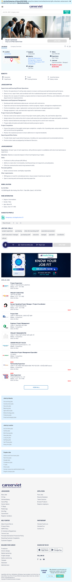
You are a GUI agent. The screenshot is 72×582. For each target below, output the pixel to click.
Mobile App (4, 509)
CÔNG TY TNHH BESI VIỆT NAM (18, 325)
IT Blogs (3, 506)
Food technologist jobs (10, 417)
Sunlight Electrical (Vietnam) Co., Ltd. (20, 344)
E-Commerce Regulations (8, 531)
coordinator (60, 234)
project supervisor (7, 231)
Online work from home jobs (11, 455)
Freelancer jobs (8, 462)
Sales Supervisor (15, 375)
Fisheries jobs (7, 415)
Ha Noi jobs (7, 431)
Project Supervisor (16, 283)
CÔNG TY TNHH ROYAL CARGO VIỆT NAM (21, 315)
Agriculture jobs (8, 410)
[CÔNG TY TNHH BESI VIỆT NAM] (5, 326)
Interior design (5, 551)
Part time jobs (7, 458)
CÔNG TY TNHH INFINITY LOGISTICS (20, 285)
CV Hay (3, 497)
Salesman (4, 562)
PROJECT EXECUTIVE (17, 293)
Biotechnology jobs (9, 413)
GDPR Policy (4, 528)
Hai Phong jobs (8, 442)
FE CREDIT (13, 354)
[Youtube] (44, 559)
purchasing (18, 231)
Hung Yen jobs (8, 444)
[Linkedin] (40, 559)
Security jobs (7, 406)
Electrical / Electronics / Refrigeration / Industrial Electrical (35, 60)
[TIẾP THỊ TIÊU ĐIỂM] (5, 295)
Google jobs (7, 460)
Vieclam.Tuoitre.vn (42, 524)
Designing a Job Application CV (14, 217)
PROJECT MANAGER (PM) (18, 333)
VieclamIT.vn (41, 526)
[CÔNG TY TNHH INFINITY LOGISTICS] (5, 286)
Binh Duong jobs (8, 433)
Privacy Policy (5, 526)
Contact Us (40, 528)
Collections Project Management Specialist (23, 352)
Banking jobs (7, 408)
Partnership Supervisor (17, 363)
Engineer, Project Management (20, 323)
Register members (6, 516)
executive (36, 234)
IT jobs (5, 464)
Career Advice (5, 504)
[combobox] (32, 12)
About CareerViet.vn (7, 524)
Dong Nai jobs (7, 435)
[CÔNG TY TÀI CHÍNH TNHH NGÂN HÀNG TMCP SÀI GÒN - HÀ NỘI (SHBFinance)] (5, 365)
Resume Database (42, 497)
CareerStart (4, 513)
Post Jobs (40, 494)
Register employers (42, 504)
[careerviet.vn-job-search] (43, 550)
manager (43, 234)
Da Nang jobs (7, 440)
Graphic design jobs (9, 471)
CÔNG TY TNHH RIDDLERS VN (18, 306)
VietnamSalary (5, 499)
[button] (70, 1)
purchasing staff (25, 234)
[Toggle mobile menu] (2, 6)
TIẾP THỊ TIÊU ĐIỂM (15, 294)
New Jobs (4, 494)
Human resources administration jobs (14, 469)
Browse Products (42, 502)
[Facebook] (37, 559)
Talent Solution (41, 499)
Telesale (3, 560)
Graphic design (5, 555)
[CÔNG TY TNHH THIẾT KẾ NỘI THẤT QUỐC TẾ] (5, 336)
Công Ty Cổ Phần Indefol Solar (13, 41)
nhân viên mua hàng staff (31, 231)
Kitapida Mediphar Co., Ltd (17, 377)
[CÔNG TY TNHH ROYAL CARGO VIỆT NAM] (5, 316)
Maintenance (37, 62)
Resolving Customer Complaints (10, 538)
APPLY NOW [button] (57, 41)
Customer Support (6, 540)
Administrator (5, 565)
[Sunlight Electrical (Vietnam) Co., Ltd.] (5, 345)
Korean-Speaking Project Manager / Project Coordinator (27, 304)
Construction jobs (8, 404)
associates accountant (48, 231)
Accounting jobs (8, 401)
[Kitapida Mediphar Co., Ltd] (5, 376)
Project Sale (14, 313)
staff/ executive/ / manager (10, 234)
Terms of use (5, 533)
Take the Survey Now (23, 3)
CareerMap (4, 502)
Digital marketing (6, 553)
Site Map (3, 511)
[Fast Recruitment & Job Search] (36, 6)
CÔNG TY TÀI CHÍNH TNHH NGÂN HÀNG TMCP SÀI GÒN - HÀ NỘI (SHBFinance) (31, 365)
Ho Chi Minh (7, 54)
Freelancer (4, 548)
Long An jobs (7, 437)
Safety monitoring (6, 558)
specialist (52, 234)
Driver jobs (6, 467)
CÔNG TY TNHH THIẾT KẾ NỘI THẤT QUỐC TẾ (22, 335)
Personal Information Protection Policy (12, 535)
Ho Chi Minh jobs (8, 428)
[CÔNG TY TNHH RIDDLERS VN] (5, 305)
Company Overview (16, 46)
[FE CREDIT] (5, 355)
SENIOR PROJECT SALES (18, 343)
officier (4, 238)
